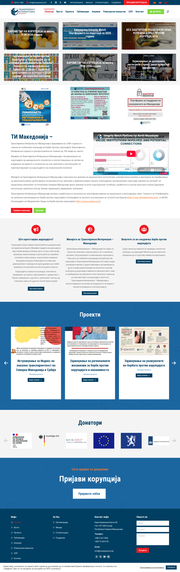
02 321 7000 (18, 3)
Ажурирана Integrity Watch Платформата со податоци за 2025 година (90, 33)
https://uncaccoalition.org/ (88, 201)
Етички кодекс (62, 533)
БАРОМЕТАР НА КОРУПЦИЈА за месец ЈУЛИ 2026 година (31, 33)
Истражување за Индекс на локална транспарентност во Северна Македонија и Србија (36, 365)
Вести (26, 38)
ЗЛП (16, 553)
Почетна (17, 522)
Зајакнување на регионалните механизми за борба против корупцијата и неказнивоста (90, 365)
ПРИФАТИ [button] (171, 567)
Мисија (59, 527)
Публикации (19, 538)
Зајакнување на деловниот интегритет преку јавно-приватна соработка (148, 64)
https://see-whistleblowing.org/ (142, 197)
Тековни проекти (36, 374)
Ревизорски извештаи (23, 548)
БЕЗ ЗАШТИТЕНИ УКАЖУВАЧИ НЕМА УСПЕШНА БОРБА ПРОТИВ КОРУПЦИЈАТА (148, 33)
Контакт (17, 558)
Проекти (17, 533)
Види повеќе (34, 380)
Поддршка (60, 538)
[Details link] (36, 341)
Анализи (17, 543)
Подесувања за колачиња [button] (152, 567)
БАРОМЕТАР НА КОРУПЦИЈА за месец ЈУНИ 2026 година (90, 64)
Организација (62, 522)
